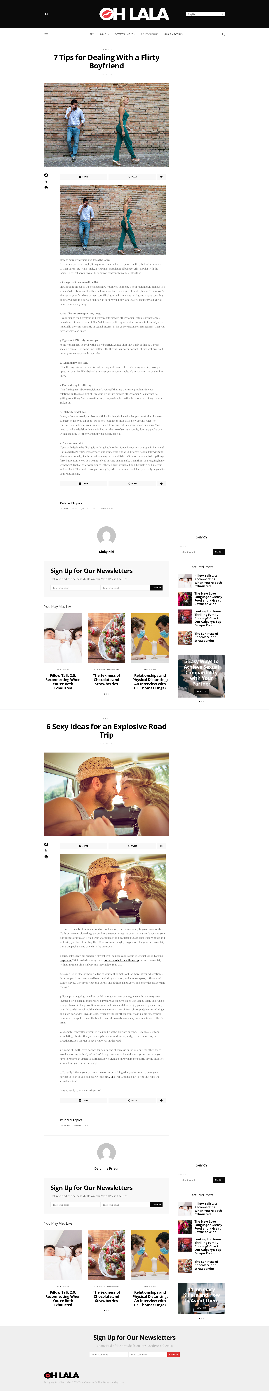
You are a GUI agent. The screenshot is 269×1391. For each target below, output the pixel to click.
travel (88, 1125)
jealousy (85, 508)
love (95, 508)
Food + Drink (99, 669)
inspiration (66, 960)
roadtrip (66, 1125)
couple (65, 508)
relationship (107, 508)
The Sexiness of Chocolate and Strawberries (106, 679)
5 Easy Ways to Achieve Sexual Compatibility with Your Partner (201, 672)
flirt (75, 508)
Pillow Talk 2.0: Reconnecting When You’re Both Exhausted (63, 682)
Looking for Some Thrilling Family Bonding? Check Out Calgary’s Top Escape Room (207, 618)
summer (77, 1125)
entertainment (123, 34)
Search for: (183, 546)
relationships (149, 34)
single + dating (173, 34)
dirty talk (110, 1076)
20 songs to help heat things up (121, 960)
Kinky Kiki (106, 552)
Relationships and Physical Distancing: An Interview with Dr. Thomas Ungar (150, 682)
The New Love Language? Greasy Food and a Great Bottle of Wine (208, 598)
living (102, 34)
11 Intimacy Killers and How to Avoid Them (201, 1295)
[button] (205, 14)
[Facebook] (46, 14)
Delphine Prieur (106, 1168)
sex (92, 34)
